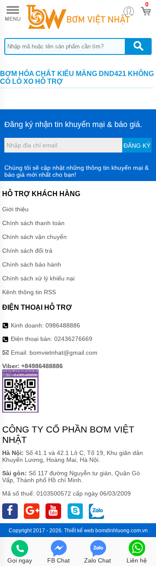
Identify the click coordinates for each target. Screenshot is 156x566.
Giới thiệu (15, 209)
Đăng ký (137, 145)
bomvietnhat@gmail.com (63, 352)
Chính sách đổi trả (27, 250)
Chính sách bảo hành (31, 264)
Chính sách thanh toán (33, 222)
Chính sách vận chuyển (34, 236)
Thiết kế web (79, 531)
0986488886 (63, 325)
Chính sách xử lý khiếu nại (38, 278)
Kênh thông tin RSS (29, 292)
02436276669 (73, 338)
